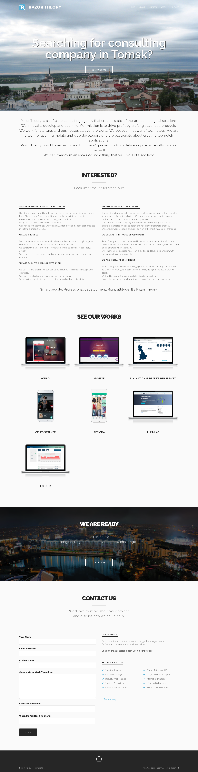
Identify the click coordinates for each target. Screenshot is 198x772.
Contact (174, 7)
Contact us (99, 70)
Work (163, 7)
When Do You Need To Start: (34, 715)
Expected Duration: (29, 703)
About (142, 7)
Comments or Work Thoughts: (35, 672)
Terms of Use (40, 768)
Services (153, 7)
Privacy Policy (25, 768)
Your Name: (25, 637)
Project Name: (27, 660)
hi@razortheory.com (111, 699)
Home (132, 7)
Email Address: (27, 648)
